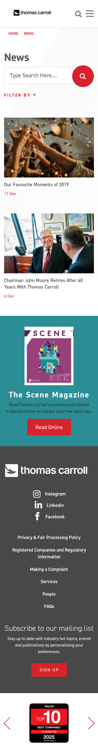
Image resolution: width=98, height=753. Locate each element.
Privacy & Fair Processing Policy (49, 537)
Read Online (49, 427)
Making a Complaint (49, 569)
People (49, 594)
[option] (50, 723)
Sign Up (49, 670)
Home (13, 33)
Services (49, 581)
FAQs (49, 606)
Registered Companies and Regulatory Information (49, 553)
